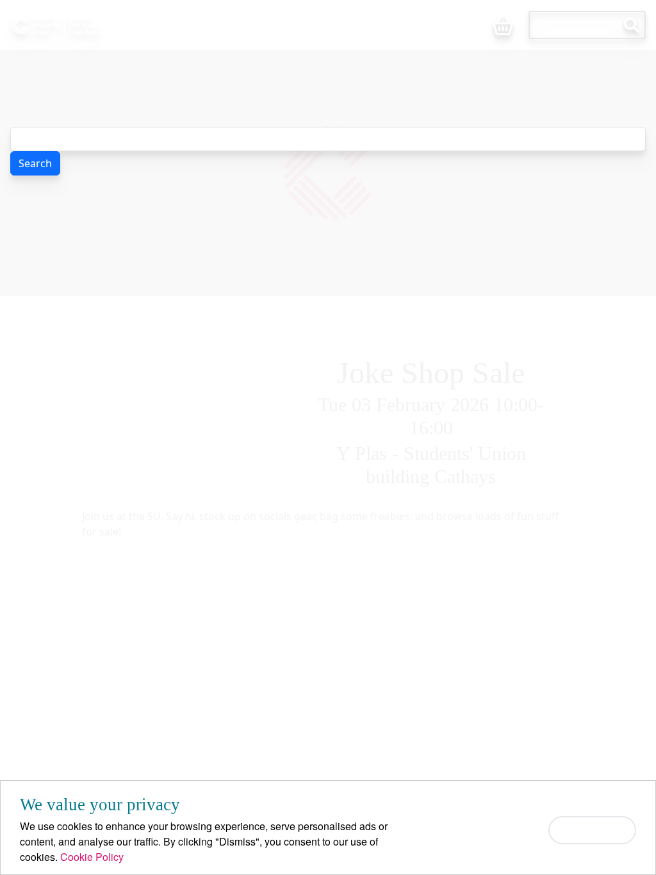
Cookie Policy (92, 856)
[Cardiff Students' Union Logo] (78, 25)
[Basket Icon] (503, 26)
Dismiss (592, 830)
